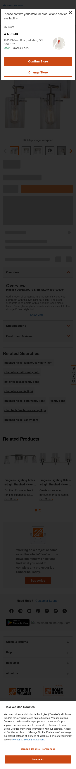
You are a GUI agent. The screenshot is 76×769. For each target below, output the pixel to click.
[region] (38, 735)
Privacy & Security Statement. (28, 739)
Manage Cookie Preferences (38, 748)
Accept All (38, 759)
